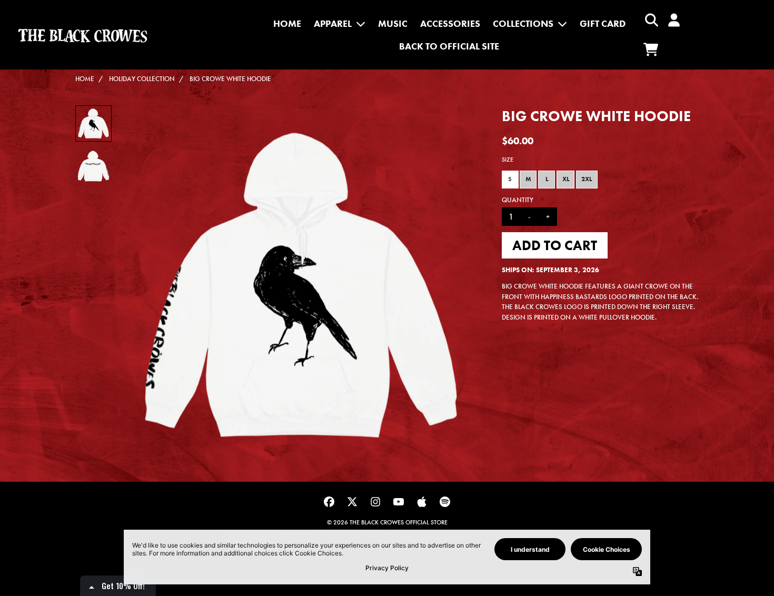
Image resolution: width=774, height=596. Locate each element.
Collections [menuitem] (523, 23)
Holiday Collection (142, 78)
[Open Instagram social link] (375, 501)
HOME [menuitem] (287, 23)
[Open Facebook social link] (329, 501)
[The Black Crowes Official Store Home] (82, 35)
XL (565, 179)
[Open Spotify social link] (445, 501)
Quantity (517, 199)
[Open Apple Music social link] (421, 501)
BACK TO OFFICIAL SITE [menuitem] (449, 46)
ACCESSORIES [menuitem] (450, 23)
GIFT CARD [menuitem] (603, 23)
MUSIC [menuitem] (393, 23)
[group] (93, 123)
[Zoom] (301, 285)
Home (84, 78)
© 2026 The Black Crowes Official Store (387, 522)
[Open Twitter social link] (352, 501)
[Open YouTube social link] (398, 501)
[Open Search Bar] (650, 20)
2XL (586, 179)
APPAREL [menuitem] (333, 23)
